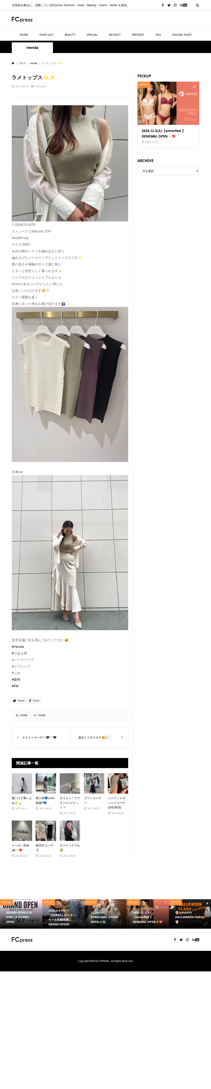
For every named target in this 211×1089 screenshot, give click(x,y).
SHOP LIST (46, 35)
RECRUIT (115, 35)
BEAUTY (70, 35)
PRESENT (138, 35)
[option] (45, 914)
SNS (158, 35)
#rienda (18, 646)
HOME (24, 35)
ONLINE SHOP (181, 35)
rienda (32, 47)
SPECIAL (92, 35)
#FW (15, 686)
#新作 (16, 679)
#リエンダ (19, 653)
